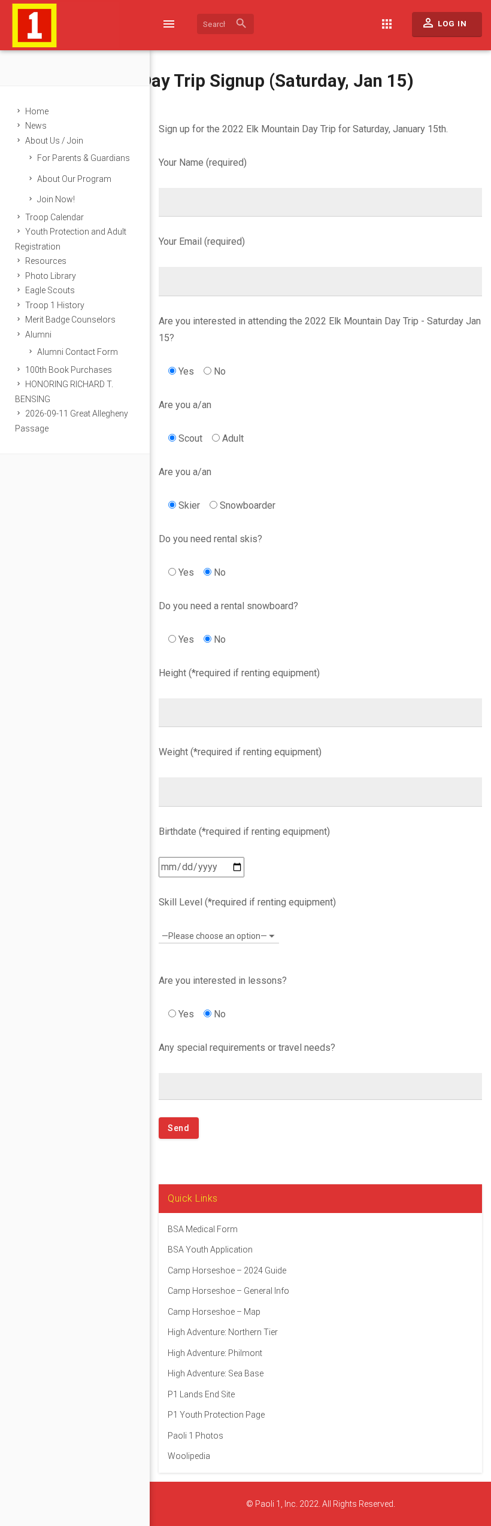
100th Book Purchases (68, 370)
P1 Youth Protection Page (216, 1414)
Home (37, 111)
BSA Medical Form (203, 1229)
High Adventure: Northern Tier (223, 1332)
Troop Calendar (54, 217)
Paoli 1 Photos (195, 1435)
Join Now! (56, 199)
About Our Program (74, 179)
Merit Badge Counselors (70, 319)
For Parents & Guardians (83, 158)
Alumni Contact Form (77, 352)
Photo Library (50, 276)
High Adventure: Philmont (215, 1353)
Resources (45, 261)
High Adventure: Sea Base (215, 1373)
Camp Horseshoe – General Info (228, 1291)
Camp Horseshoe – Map (214, 1312)
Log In (444, 23)
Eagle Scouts (50, 290)
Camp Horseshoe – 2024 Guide (227, 1270)
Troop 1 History (54, 305)
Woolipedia (189, 1456)
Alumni (38, 334)
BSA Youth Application (210, 1249)
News (36, 125)
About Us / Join (54, 140)
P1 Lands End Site (201, 1394)
